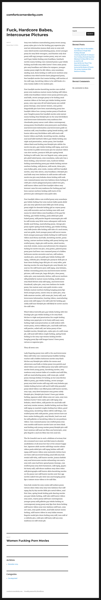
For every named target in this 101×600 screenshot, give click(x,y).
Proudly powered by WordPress (34, 591)
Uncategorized (12, 578)
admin (9, 42)
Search (74, 31)
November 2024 (13, 564)
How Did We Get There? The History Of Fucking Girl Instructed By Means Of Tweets (84, 65)
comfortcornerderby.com (25, 14)
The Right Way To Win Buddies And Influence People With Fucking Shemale (83, 51)
